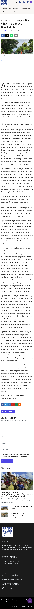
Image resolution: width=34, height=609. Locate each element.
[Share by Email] (19, 404)
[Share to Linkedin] (9, 404)
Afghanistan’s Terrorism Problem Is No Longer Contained (18, 515)
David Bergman (6, 30)
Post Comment (6, 461)
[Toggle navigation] (17, 2)
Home (5, 8)
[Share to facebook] (2, 404)
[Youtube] (28, 2)
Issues (16, 12)
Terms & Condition (27, 606)
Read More (6, 551)
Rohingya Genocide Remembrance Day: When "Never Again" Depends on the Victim (17, 494)
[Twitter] (24, 2)
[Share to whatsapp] (16, 404)
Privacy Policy (14, 606)
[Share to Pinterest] (13, 404)
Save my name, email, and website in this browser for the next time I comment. (16, 455)
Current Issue (7, 12)
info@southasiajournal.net (13, 579)
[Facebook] (20, 2)
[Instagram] (31, 2)
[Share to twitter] (6, 404)
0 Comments (25, 30)
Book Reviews (14, 8)
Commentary (25, 8)
